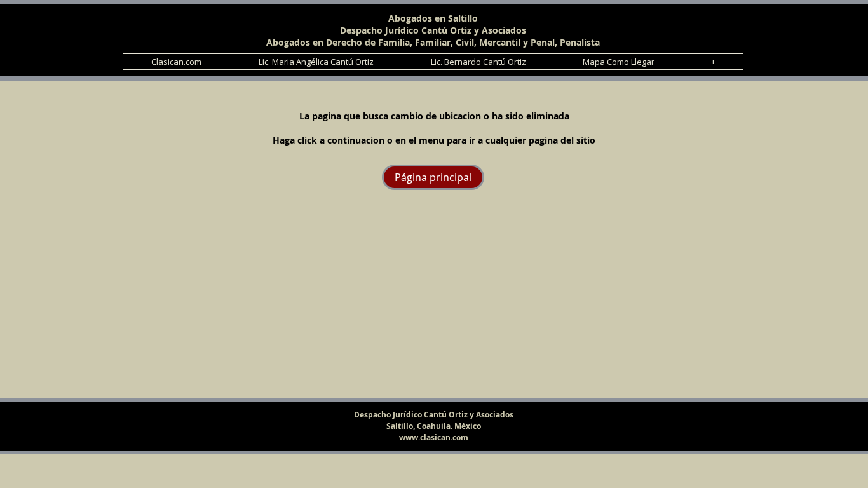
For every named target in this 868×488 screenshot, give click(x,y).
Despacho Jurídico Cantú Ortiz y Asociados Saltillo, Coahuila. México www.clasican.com (433, 426)
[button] (712, 61)
